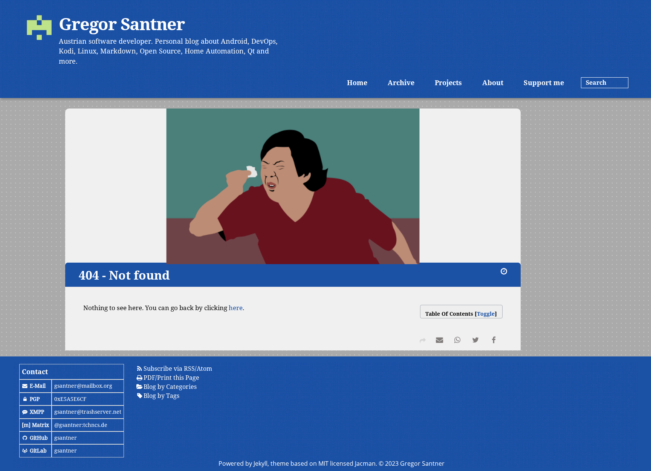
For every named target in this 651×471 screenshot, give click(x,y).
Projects (448, 82)
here (236, 307)
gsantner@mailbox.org (83, 385)
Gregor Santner (122, 23)
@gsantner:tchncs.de (80, 424)
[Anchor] (73, 275)
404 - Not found (124, 275)
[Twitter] (475, 341)
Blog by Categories (170, 386)
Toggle (486, 313)
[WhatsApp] (457, 341)
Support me (544, 82)
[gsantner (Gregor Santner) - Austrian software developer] (39, 28)
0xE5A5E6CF (70, 398)
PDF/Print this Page (171, 377)
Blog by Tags (161, 395)
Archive (401, 82)
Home (357, 82)
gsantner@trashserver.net (87, 411)
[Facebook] (493, 341)
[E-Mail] (439, 341)
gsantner (65, 437)
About (492, 82)
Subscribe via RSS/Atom (178, 368)
